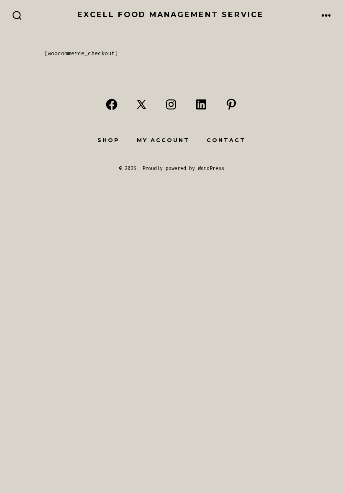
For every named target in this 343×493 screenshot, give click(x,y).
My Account (163, 140)
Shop (108, 140)
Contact (226, 140)
